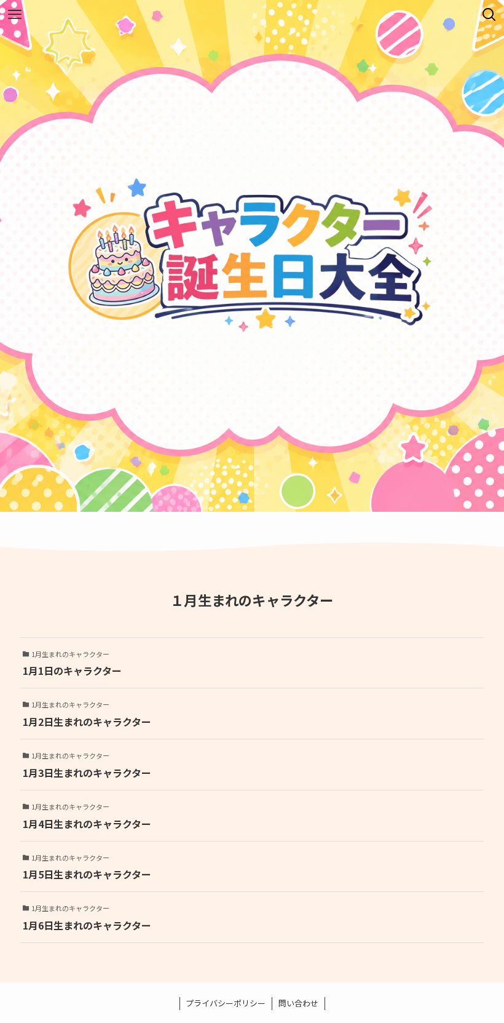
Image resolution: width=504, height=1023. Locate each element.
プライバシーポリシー (226, 1003)
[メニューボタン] (15, 15)
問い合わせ (298, 1003)
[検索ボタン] (489, 15)
